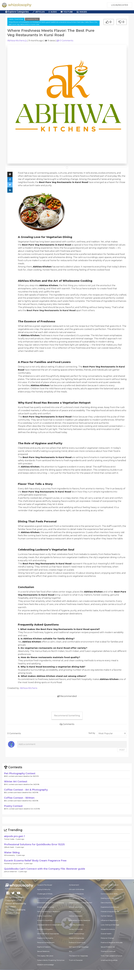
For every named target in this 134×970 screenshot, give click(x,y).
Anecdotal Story (32, 19)
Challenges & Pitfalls (44, 894)
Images (83, 12)
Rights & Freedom (44, 947)
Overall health (106, 934)
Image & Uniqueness (44, 920)
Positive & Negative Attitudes (111, 942)
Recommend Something (67, 715)
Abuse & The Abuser (44, 885)
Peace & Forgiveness (76, 938)
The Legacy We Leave (45, 956)
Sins (70, 951)
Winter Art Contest (15, 781)
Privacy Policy (12, 913)
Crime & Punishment (45, 898)
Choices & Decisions (76, 894)
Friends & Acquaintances (110, 911)
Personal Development (45, 942)
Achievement (74, 885)
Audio (54, 12)
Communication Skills (109, 894)
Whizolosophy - (10, 855)
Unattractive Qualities (109, 960)
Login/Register (119, 5)
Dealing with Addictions (110, 898)
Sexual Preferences (108, 947)
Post (122, 750)
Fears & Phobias (75, 911)
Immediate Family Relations (79, 920)
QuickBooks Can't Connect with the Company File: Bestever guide (44, 868)
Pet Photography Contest (19, 773)
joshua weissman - (11, 871)
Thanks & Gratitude (108, 951)
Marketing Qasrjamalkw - (14, 863)
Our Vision (10, 906)
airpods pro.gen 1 (14, 836)
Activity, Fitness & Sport (110, 885)
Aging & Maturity (43, 889)
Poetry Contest (13, 806)
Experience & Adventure (110, 907)
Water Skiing (12, 852)
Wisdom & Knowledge (45, 965)
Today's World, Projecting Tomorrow (51, 960)
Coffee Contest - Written (19, 797)
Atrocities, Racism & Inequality (112, 889)
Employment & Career (45, 907)
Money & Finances (75, 929)
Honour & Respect (75, 916)
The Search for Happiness (78, 956)
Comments (66, 40)
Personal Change (107, 938)
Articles (40, 12)
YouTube (68, 12)
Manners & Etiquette (44, 929)
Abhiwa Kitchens (16, 40)
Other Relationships (76, 934)
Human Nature (106, 916)
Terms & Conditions (15, 910)
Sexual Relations (43, 951)
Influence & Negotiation (109, 920)
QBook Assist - (9, 847)
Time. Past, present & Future (111, 956)
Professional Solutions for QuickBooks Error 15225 (34, 844)
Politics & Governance (77, 942)
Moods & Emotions (108, 929)
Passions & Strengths (45, 938)
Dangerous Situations (77, 898)
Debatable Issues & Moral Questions (50, 903)
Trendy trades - (10, 839)
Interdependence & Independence (49, 925)
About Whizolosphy (15, 903)
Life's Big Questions (76, 925)
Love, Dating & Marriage (110, 925)
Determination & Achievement (80, 903)
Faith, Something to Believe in (48, 911)
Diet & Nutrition (107, 903)
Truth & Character (76, 960)
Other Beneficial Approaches (48, 934)
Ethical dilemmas (75, 907)
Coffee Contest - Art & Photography (26, 789)
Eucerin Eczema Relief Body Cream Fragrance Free (35, 860)
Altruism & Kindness (76, 889)
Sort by (92, 733)
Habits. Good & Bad (16, 19)
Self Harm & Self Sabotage (78, 947)
